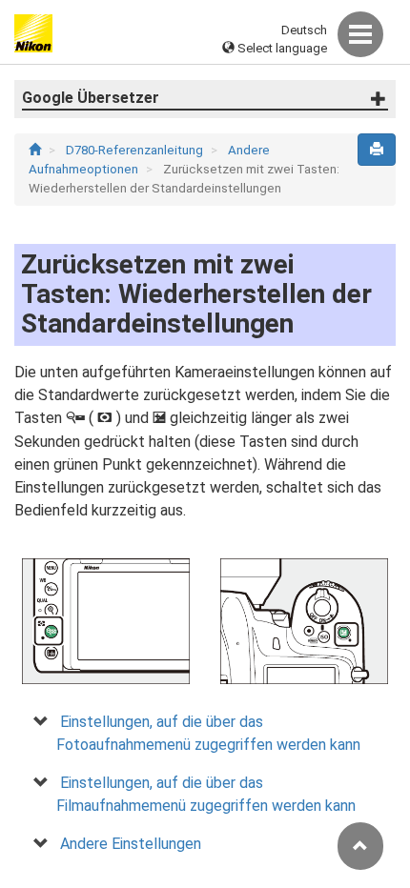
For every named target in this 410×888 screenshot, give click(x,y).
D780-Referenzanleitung (136, 150)
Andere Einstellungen (130, 844)
